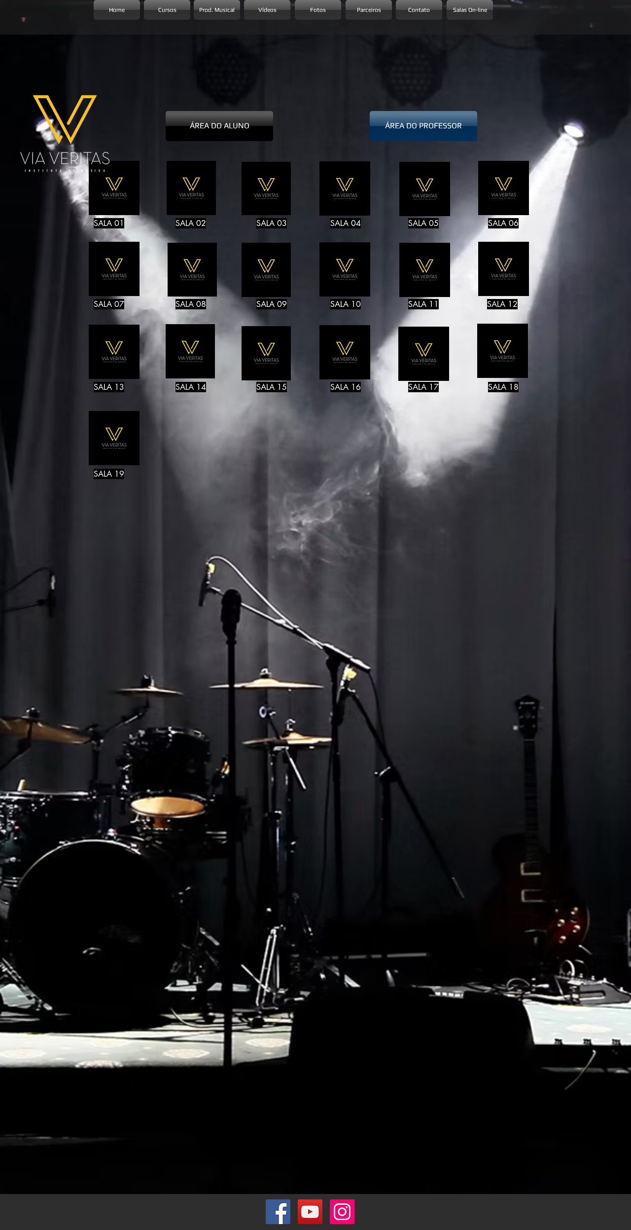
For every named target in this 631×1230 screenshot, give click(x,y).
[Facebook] (278, 1211)
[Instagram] (342, 1211)
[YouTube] (310, 1211)
